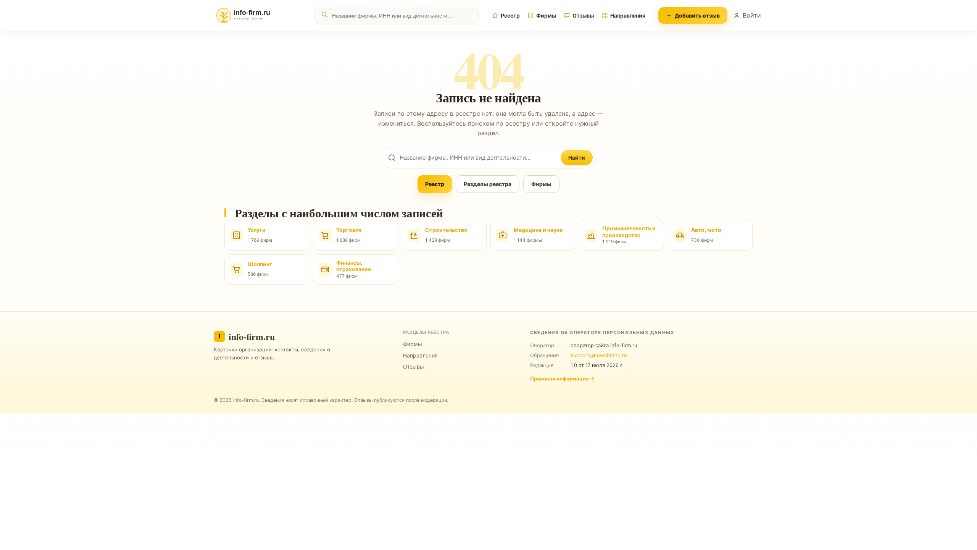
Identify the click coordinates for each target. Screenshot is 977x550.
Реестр (510, 15)
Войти (752, 15)
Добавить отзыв (697, 15)
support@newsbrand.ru (599, 355)
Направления (627, 15)
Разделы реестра (487, 184)
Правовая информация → (562, 378)
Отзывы (583, 15)
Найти (576, 157)
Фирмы (546, 15)
